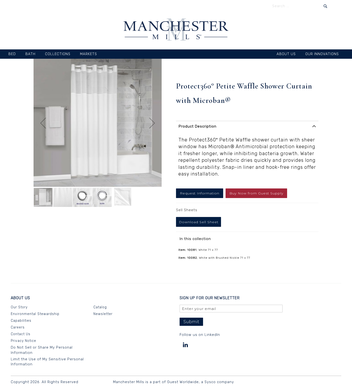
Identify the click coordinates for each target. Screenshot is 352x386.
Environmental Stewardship (35, 314)
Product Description (197, 126)
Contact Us (20, 334)
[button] (43, 123)
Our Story (19, 307)
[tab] (247, 128)
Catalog (100, 307)
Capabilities (21, 320)
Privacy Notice (23, 341)
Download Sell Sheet (198, 222)
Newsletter (103, 314)
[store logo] (176, 30)
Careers (18, 327)
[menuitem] (14, 54)
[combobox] (300, 6)
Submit (191, 321)
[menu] (176, 54)
